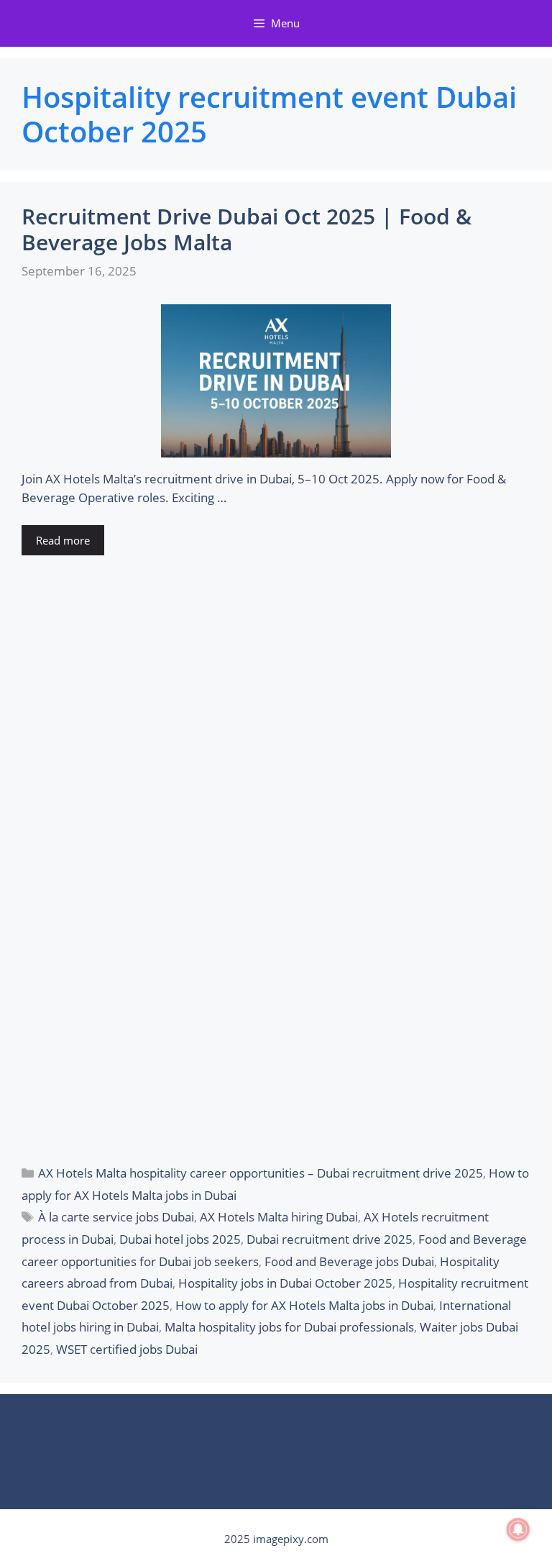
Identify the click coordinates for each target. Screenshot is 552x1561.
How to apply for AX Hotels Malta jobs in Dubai (304, 1305)
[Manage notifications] (518, 1529)
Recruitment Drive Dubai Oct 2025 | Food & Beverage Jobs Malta (247, 229)
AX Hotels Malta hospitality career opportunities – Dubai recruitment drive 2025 (260, 1173)
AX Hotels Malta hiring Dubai (279, 1217)
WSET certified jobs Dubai (127, 1349)
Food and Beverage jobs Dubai (349, 1261)
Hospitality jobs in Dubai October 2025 (285, 1283)
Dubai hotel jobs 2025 (180, 1239)
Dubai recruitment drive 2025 (330, 1239)
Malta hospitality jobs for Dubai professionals (289, 1327)
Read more (63, 540)
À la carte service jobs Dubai (116, 1217)
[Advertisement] (276, 858)
